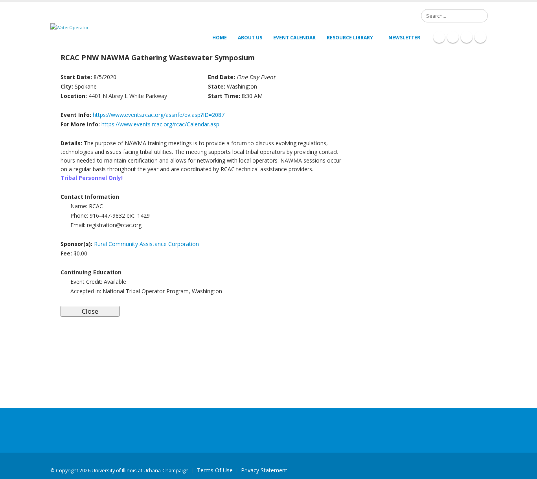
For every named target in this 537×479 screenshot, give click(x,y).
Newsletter (404, 37)
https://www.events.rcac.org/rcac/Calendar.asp (160, 124)
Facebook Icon (439, 37)
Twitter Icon (467, 37)
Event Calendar (294, 37)
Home (219, 37)
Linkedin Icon (453, 37)
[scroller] (523, 469)
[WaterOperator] (69, 27)
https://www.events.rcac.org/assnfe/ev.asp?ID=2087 (158, 114)
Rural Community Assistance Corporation (146, 244)
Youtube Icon (480, 37)
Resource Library (350, 37)
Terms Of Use (215, 470)
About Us (250, 37)
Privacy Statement (264, 470)
